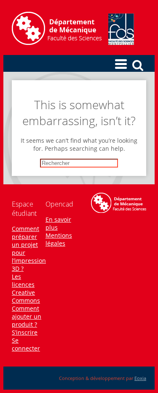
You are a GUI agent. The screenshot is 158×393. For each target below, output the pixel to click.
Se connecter (26, 344)
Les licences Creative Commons (26, 288)
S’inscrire (24, 332)
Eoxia (140, 378)
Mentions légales (59, 239)
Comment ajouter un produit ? (26, 316)
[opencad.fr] (73, 43)
